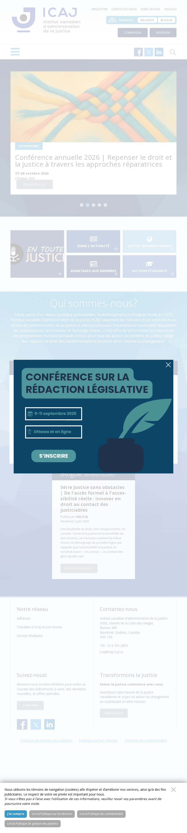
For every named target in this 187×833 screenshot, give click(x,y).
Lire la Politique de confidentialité (101, 814)
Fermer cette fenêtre (173, 789)
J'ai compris (15, 814)
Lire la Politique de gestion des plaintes (32, 823)
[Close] (168, 365)
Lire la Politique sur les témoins (52, 814)
